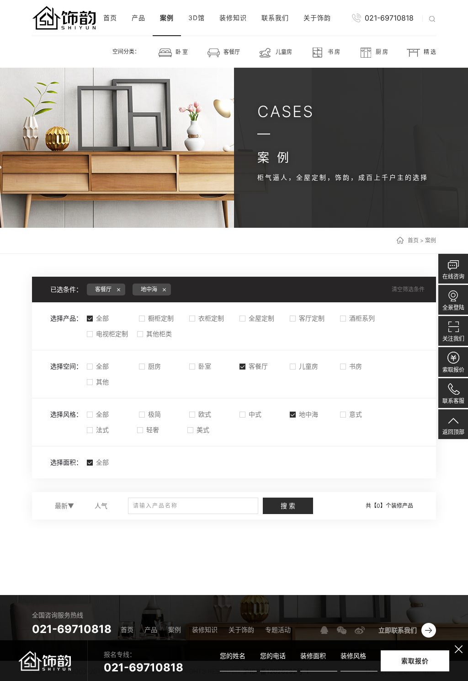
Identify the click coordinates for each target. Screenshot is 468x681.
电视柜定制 (112, 334)
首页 (110, 17)
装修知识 (233, 17)
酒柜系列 (362, 318)
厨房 (154, 366)
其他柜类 (159, 334)
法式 (102, 430)
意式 (355, 414)
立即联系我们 (397, 630)
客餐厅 (258, 366)
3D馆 (196, 17)
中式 (255, 414)
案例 (167, 17)
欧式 (204, 414)
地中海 (308, 414)
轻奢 (152, 430)
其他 (102, 382)
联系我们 (275, 17)
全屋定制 (261, 318)
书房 (355, 366)
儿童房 (308, 366)
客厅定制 (311, 318)
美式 (203, 430)
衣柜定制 (211, 318)
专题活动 (278, 629)
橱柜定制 (161, 318)
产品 (138, 17)
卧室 (204, 366)
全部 (102, 318)
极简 (154, 414)
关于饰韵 (317, 17)
